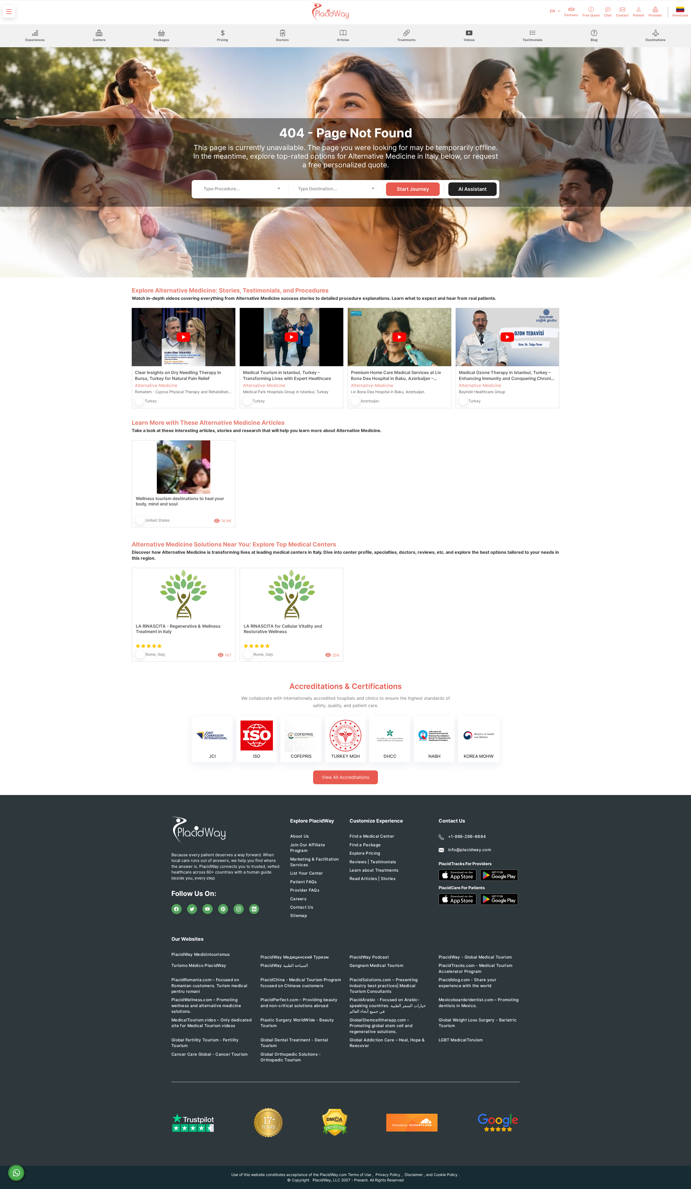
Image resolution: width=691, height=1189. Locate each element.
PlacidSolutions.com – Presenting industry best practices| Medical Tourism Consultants (384, 985)
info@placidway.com (469, 849)
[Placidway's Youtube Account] (207, 909)
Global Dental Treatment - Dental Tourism (294, 1042)
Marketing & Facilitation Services (314, 862)
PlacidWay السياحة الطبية (284, 965)
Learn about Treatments (374, 870)
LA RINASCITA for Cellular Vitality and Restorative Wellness (283, 628)
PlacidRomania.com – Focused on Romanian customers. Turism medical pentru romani (209, 985)
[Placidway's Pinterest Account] (223, 909)
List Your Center (306, 873)
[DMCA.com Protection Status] (334, 1122)
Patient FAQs (303, 881)
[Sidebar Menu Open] (9, 11)
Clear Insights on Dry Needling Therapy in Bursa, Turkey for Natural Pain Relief (178, 375)
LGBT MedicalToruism (461, 1039)
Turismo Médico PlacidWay (198, 965)
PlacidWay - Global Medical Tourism (475, 957)
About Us (299, 836)
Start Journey (413, 189)
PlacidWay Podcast (369, 957)
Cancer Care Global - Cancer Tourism (209, 1054)
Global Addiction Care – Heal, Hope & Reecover (387, 1042)
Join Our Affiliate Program (307, 847)
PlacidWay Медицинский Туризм (294, 957)
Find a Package (365, 844)
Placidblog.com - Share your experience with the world (467, 982)
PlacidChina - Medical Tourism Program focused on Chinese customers (300, 982)
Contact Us (301, 907)
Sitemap (298, 915)
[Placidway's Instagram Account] (238, 909)
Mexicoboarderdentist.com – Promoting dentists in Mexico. (479, 1002)
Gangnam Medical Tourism (376, 965)
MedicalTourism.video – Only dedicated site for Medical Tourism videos (211, 1022)
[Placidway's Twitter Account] (192, 909)
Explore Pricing (365, 853)
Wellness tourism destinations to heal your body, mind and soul (180, 501)
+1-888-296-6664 (467, 836)
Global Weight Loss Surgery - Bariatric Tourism (478, 1022)
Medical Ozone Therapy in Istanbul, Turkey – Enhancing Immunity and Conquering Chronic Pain (506, 375)
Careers (298, 898)
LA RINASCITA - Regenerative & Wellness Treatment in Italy (178, 628)
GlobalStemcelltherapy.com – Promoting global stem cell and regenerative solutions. (381, 1025)
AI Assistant (472, 189)
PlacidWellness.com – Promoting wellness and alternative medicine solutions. (206, 1005)
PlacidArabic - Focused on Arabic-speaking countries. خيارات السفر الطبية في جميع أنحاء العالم (388, 1005)
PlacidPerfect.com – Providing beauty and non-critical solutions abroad (299, 1002)
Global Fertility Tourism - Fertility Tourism (205, 1042)
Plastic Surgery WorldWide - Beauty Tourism (297, 1022)
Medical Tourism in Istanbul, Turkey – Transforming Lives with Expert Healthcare (287, 375)
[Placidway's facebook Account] (176, 909)
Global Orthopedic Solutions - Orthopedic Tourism (290, 1057)
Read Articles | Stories (372, 878)
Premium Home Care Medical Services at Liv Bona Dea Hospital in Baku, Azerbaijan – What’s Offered (396, 375)
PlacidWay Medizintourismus (200, 954)
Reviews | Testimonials (373, 861)
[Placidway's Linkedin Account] (254, 909)
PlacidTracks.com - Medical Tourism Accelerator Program (475, 968)
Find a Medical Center (372, 836)
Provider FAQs (304, 890)
